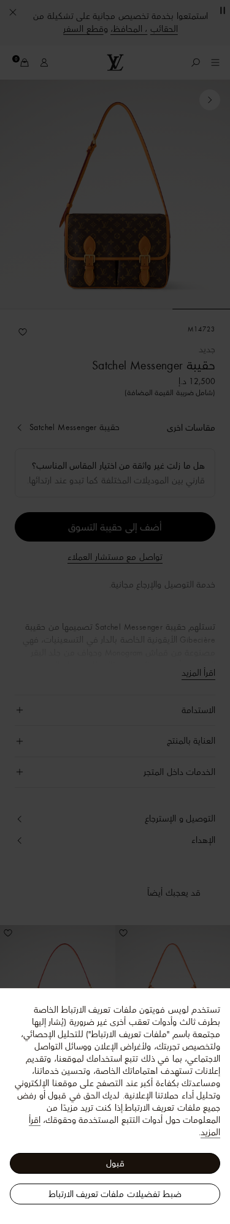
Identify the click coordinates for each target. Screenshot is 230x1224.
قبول (115, 1163)
